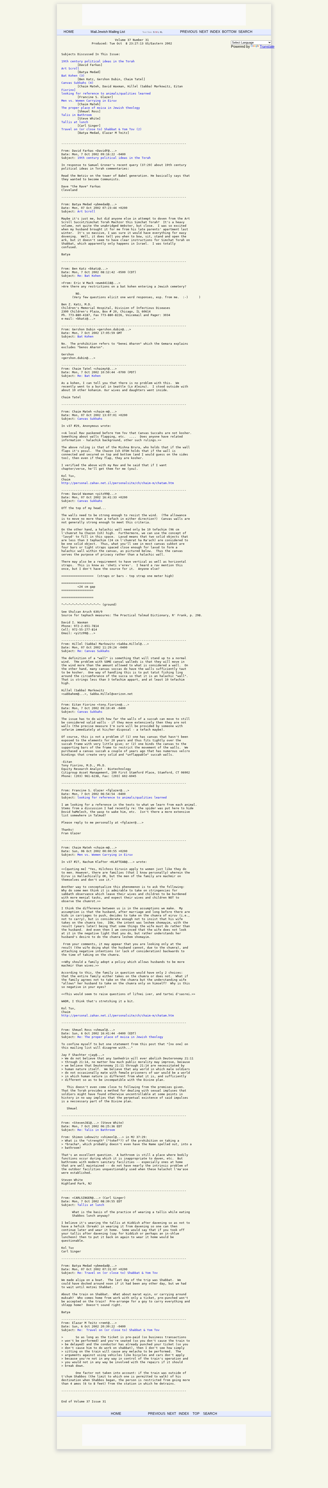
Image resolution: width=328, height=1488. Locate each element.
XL (161, 32)
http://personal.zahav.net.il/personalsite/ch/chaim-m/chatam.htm (117, 483)
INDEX (215, 32)
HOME (69, 32)
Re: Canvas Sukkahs (93, 651)
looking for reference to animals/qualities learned (106, 93)
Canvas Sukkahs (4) (77, 82)
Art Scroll (70, 68)
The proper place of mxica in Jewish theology (100, 107)
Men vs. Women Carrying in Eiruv (89, 100)
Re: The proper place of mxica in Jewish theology (120, 1037)
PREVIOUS (188, 32)
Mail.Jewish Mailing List (108, 32)
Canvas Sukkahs (89, 418)
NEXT (203, 32)
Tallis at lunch (74, 122)
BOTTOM (229, 32)
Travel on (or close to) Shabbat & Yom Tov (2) (101, 129)
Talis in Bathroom (76, 115)
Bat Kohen (85, 336)
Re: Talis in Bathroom (96, 1130)
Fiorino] (68, 90)
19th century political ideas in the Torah (98, 61)
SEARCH (245, 32)
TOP (196, 1413)
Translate (267, 46)
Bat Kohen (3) (73, 75)
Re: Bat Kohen (89, 275)
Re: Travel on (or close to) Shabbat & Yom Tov (117, 1272)
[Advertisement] (164, 15)
